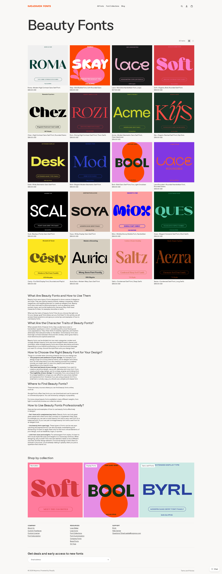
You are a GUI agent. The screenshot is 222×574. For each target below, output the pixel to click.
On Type (73, 544)
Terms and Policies (187, 571)
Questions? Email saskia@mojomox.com (126, 533)
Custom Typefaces (35, 531)
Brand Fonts (74, 541)
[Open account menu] (186, 6)
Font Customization (77, 536)
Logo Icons (74, 531)
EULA (114, 528)
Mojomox (37, 570)
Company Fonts (76, 538)
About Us (31, 528)
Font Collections (76, 533)
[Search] (181, 6)
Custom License (34, 533)
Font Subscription (34, 536)
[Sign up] (108, 560)
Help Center (116, 531)
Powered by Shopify (48, 570)
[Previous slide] (31, 65)
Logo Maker (74, 528)
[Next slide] (64, 65)
